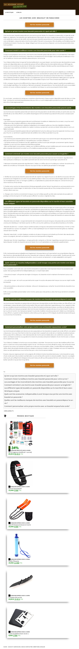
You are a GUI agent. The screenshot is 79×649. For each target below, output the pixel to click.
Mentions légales (39, 646)
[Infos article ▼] (9, 411)
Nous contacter (27, 646)
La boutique (9, 12)
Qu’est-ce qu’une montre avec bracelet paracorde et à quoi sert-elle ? (31, 376)
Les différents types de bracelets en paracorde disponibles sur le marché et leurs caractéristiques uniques (38, 389)
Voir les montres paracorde (39, 24)
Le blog (18, 12)
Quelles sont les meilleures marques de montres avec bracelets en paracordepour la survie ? (39, 401)
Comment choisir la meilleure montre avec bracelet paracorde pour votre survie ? (36, 379)
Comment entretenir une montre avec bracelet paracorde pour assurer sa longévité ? (37, 385)
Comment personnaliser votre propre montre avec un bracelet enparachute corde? (37, 406)
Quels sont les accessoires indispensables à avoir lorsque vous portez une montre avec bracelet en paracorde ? (38, 395)
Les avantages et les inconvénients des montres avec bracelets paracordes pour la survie (39, 382)
